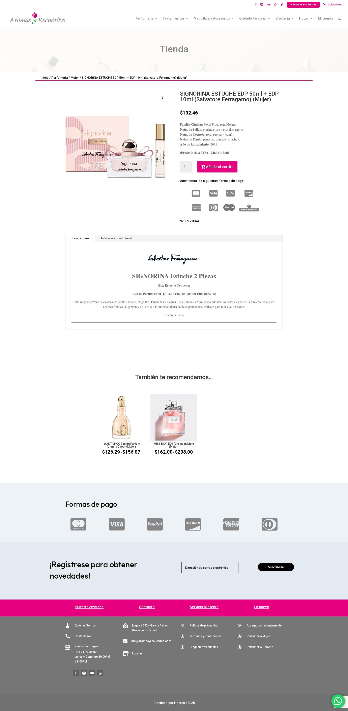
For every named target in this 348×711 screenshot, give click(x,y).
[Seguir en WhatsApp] (100, 673)
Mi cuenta (326, 19)
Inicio (45, 77)
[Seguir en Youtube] (92, 673)
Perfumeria (144, 19)
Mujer (75, 77)
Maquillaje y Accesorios (212, 19)
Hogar (304, 19)
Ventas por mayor (86, 646)
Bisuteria (283, 19)
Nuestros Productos (303, 4)
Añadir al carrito (220, 166)
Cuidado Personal (252, 19)
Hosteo (179, 703)
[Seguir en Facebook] (76, 673)
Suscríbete (276, 567)
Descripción (80, 238)
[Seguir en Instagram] (84, 673)
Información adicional (116, 238)
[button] (161, 97)
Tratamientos (173, 19)
